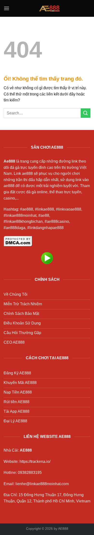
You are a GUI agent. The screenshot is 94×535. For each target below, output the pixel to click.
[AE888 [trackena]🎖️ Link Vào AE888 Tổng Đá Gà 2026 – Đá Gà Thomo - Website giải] (49, 8)
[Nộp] (85, 113)
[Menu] (6, 8)
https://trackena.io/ (35, 461)
